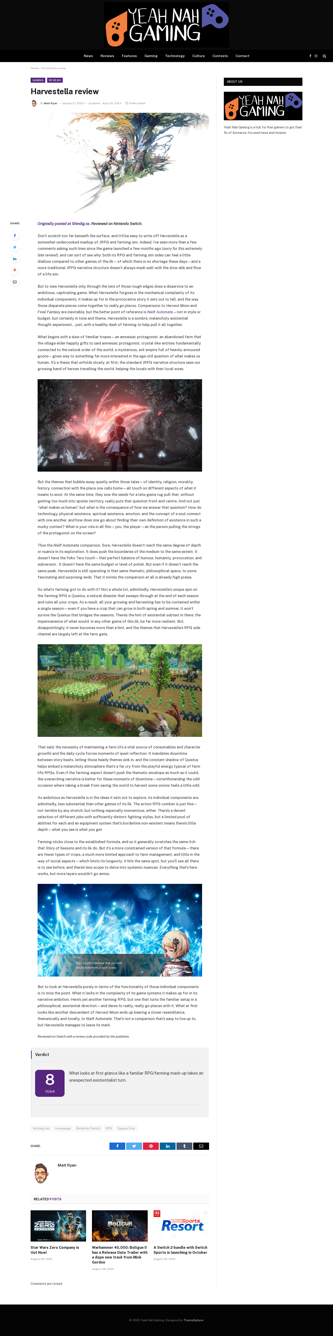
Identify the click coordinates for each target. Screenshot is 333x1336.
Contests (220, 56)
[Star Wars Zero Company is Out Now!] (58, 1226)
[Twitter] (14, 247)
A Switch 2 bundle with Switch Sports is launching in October (180, 1250)
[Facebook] (14, 235)
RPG (109, 1128)
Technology (175, 56)
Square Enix (126, 1128)
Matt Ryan (50, 103)
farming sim (41, 1128)
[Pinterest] (14, 270)
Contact (242, 56)
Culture (198, 56)
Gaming (151, 56)
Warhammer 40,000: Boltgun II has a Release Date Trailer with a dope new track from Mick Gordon (119, 1254)
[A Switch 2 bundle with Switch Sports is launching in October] (181, 1226)
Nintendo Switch (88, 1128)
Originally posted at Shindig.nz (63, 223)
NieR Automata (160, 312)
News (88, 56)
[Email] (14, 281)
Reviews (107, 56)
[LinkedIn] (14, 258)
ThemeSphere (193, 1320)
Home (35, 68)
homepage (63, 1128)
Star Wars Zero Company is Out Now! (55, 1250)
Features (129, 56)
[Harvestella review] (120, 163)
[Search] (324, 56)
